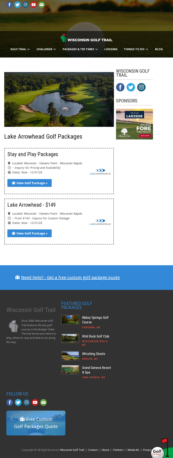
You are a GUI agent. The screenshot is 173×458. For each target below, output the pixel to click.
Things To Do (134, 49)
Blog (159, 49)
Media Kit (133, 449)
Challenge (44, 49)
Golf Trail (18, 49)
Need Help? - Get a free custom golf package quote (70, 277)
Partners (118, 449)
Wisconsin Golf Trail (72, 449)
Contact (92, 449)
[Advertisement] (144, 228)
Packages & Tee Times (79, 49)
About (105, 449)
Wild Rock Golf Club (95, 336)
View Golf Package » (31, 183)
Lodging (111, 49)
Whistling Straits (93, 354)
